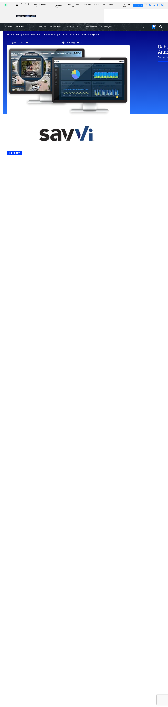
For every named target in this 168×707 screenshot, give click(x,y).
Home (9, 34)
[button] (160, 26)
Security (18, 34)
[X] (158, 5)
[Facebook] (146, 5)
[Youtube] (162, 5)
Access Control (31, 34)
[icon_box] (125, 5)
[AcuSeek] (26, 16)
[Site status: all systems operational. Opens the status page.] (6, 5)
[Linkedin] (154, 5)
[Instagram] (150, 5)
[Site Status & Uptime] (144, 27)
